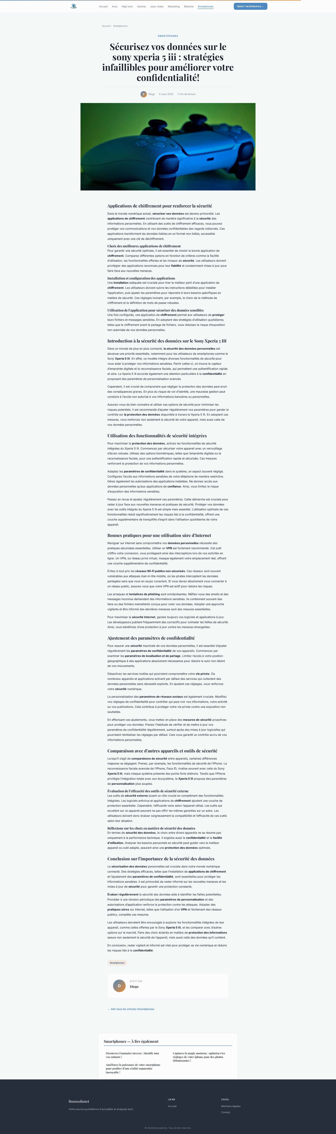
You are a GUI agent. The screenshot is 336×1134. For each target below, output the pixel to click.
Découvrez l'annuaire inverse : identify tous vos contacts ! (132, 1055)
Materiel (189, 6)
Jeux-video (157, 6)
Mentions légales (230, 1106)
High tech (127, 6)
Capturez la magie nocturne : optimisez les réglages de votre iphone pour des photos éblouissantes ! (199, 1056)
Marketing (174, 6)
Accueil (103, 6)
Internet (141, 6)
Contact (225, 1112)
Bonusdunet (79, 1101)
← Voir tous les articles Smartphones (130, 1009)
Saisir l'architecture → (250, 6)
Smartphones (206, 6)
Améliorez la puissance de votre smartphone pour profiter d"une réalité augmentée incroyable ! (133, 1068)
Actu (114, 6)
